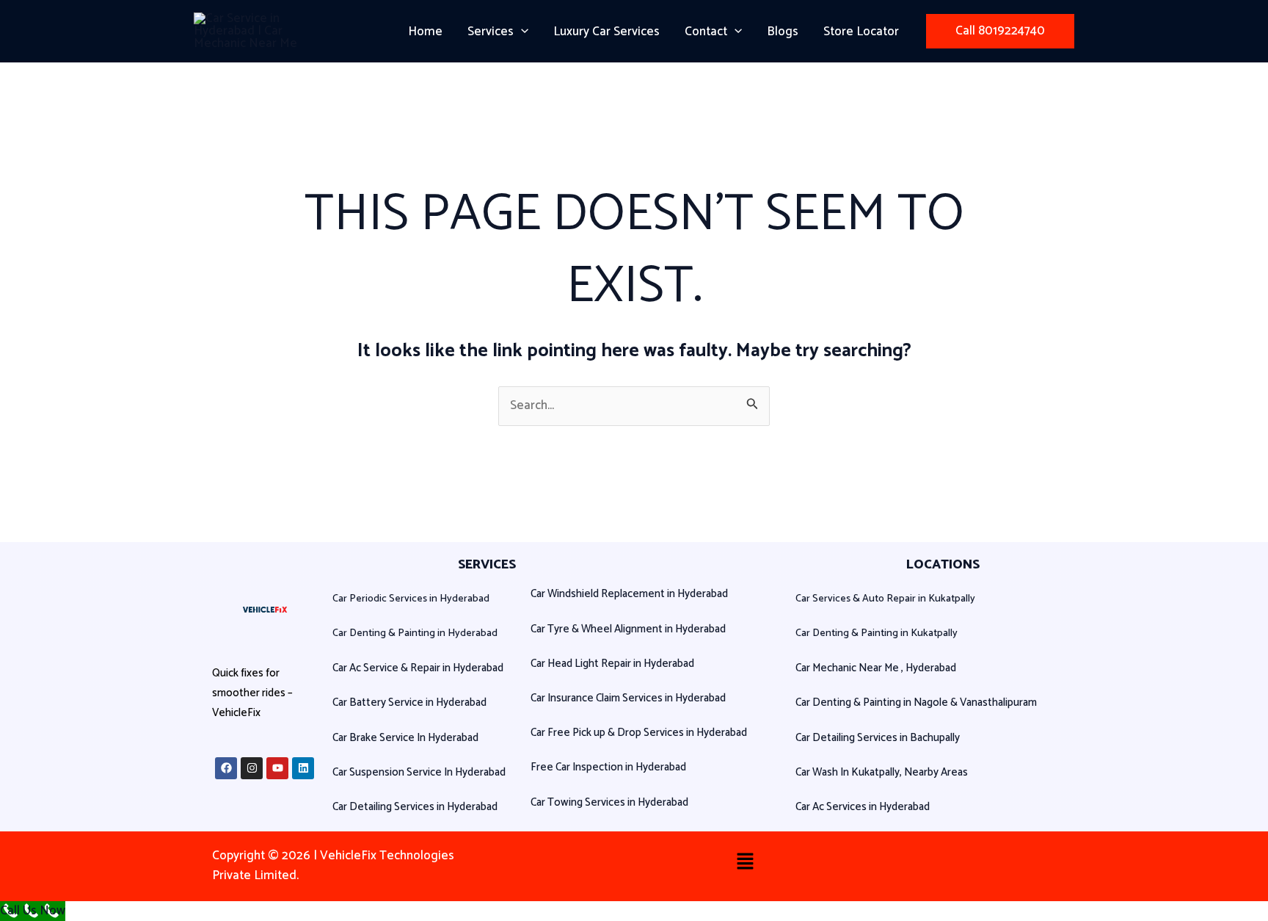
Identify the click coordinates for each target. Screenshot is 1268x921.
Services (490, 31)
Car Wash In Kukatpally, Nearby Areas (881, 772)
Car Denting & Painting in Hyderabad (415, 633)
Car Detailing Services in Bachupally (877, 738)
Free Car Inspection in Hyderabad (608, 767)
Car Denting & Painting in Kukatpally (876, 633)
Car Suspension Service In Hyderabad (419, 772)
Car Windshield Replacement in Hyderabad (629, 594)
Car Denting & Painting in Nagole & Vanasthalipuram (916, 702)
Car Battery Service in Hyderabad (409, 702)
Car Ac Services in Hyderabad (862, 807)
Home (425, 31)
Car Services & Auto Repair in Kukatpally (885, 598)
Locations (943, 565)
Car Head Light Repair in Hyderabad (612, 663)
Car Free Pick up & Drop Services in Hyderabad (639, 732)
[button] (521, 31)
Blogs (782, 31)
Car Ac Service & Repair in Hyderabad (417, 668)
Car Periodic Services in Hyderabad (410, 598)
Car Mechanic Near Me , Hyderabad (875, 668)
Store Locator (861, 31)
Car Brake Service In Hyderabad (405, 738)
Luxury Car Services (606, 31)
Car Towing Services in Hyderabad (609, 802)
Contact (706, 31)
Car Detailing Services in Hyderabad (415, 807)
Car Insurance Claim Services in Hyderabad (628, 698)
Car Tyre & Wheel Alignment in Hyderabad (628, 629)
